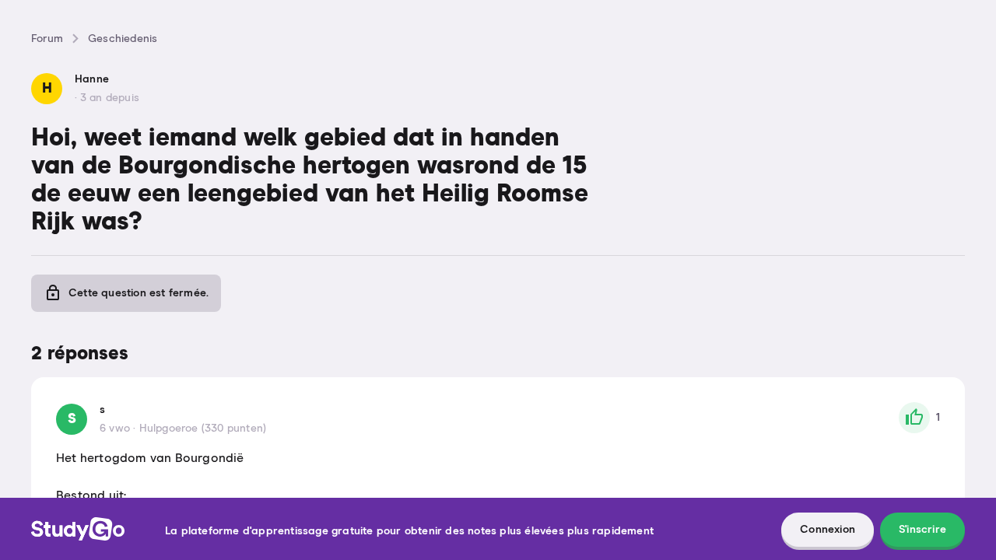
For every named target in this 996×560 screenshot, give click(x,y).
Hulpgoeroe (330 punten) (203, 428)
